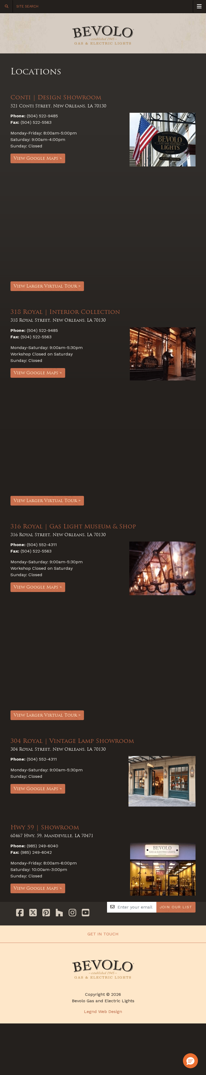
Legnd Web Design (103, 1011)
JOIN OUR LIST (176, 907)
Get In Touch (103, 933)
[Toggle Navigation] (199, 6)
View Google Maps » (38, 158)
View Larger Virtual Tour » (47, 286)
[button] (190, 1060)
